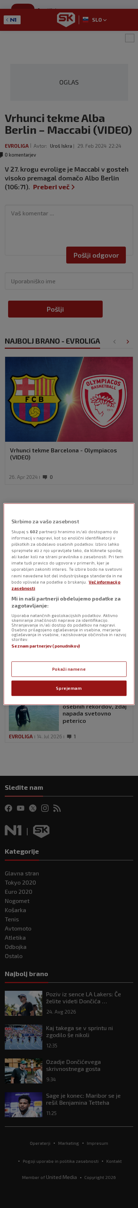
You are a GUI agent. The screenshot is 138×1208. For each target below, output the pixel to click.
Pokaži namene (69, 669)
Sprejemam (69, 688)
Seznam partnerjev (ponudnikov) (45, 646)
